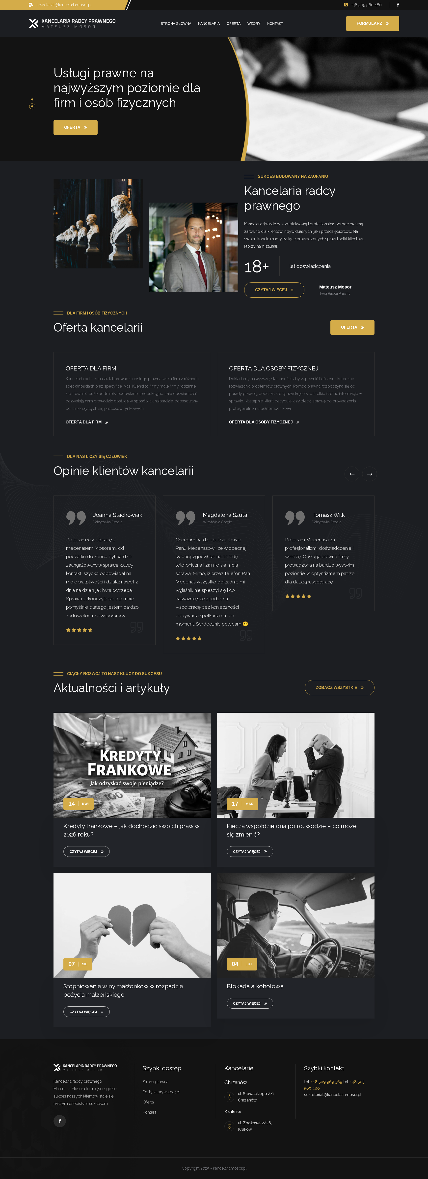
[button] (32, 100)
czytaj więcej (83, 852)
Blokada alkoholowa (255, 986)
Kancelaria (209, 24)
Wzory (253, 24)
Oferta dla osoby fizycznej (274, 368)
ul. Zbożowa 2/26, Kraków (255, 1126)
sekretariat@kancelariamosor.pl (64, 4)
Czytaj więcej (271, 290)
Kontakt (275, 24)
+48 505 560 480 (366, 4)
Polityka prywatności (161, 1092)
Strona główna (176, 24)
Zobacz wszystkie (336, 687)
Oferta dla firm (91, 368)
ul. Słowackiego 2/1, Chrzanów (256, 1096)
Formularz (369, 23)
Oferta (234, 24)
